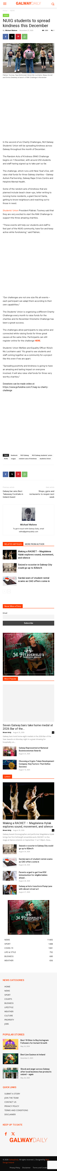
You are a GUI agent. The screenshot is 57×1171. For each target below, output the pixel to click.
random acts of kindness (28, 459)
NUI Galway (24, 455)
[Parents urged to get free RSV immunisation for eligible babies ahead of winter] (10, 876)
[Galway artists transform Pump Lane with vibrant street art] (10, 890)
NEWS (12, 10)
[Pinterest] (18, 36)
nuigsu (13, 459)
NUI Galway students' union (42, 455)
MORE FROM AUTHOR (34, 544)
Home (5, 10)
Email (5, 613)
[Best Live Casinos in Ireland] (10, 1058)
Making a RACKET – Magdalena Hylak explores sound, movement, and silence (36, 554)
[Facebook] (5, 36)
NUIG (6, 459)
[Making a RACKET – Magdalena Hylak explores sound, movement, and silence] (10, 554)
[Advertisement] (28, 110)
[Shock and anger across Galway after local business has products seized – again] (10, 1073)
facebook (14, 455)
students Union (45, 459)
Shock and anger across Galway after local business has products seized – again (35, 1071)
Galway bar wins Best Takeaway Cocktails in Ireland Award (13, 494)
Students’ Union (10, 210)
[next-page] (9, 591)
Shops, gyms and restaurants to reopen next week (41, 494)
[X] (12, 36)
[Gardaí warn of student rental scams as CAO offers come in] (10, 581)
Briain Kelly (7, 732)
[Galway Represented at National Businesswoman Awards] (10, 751)
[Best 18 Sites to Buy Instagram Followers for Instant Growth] (10, 1044)
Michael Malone (11, 30)
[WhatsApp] (24, 36)
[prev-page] (4, 591)
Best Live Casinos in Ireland (32, 1055)
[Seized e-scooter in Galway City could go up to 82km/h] (10, 568)
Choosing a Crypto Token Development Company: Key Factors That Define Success (36, 764)
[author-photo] (28, 521)
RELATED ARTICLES (13, 544)
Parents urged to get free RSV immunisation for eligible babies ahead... (33, 875)
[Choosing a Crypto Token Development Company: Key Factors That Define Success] (10, 764)
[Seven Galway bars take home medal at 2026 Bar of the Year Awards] (28, 703)
